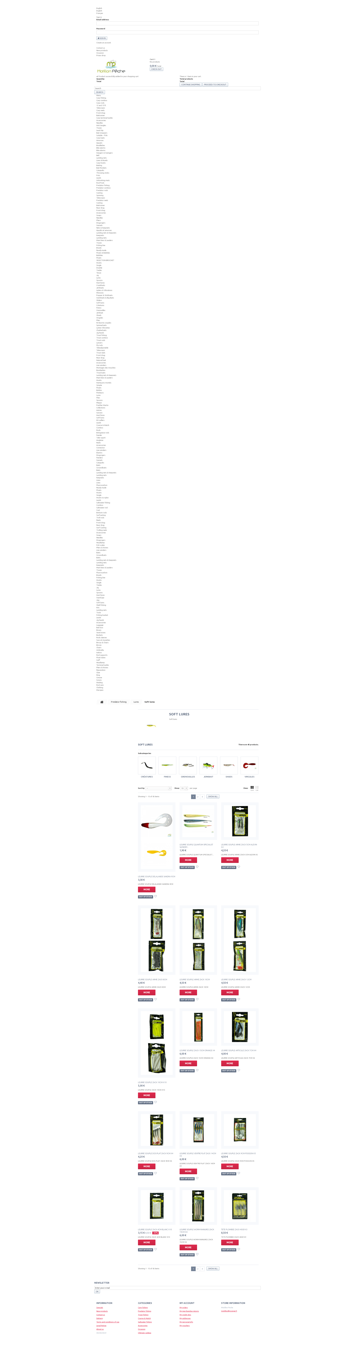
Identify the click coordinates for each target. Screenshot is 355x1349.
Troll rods (100, 518)
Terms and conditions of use (107, 1322)
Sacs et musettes (103, 640)
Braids (99, 248)
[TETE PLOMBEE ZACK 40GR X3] (240, 1206)
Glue (98, 672)
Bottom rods (101, 513)
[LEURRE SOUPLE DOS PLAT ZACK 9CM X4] (156, 1130)
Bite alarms (100, 148)
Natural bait (101, 360)
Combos (99, 428)
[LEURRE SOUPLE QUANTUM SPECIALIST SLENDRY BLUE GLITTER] (198, 821)
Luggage (99, 625)
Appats (99, 143)
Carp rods (100, 103)
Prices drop (101, 55)
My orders (184, 1307)
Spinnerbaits (101, 325)
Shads (98, 315)
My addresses (185, 1318)
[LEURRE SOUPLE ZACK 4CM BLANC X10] (156, 1206)
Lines (98, 480)
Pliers (98, 220)
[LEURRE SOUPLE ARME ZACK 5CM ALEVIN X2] (240, 821)
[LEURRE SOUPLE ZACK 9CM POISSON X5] (240, 1130)
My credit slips (185, 1315)
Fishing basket (102, 615)
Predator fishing (103, 185)
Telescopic (100, 108)
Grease (99, 677)
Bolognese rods (102, 433)
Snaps (98, 215)
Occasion (100, 53)
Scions (99, 680)
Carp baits (100, 138)
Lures (98, 278)
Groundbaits (101, 468)
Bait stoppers (101, 133)
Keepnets (100, 235)
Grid (252, 790)
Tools (98, 612)
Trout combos (102, 338)
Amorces (100, 140)
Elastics (99, 453)
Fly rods (99, 345)
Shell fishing (101, 605)
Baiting (99, 165)
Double (99, 268)
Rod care (100, 685)
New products (102, 50)
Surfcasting (101, 515)
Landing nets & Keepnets (106, 233)
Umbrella (100, 650)
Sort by (141, 788)
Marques (99, 690)
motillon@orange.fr (229, 1311)
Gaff (98, 660)
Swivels (99, 225)
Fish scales (100, 545)
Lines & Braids (102, 160)
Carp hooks (101, 163)
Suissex (99, 413)
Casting (99, 193)
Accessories (101, 120)
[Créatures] (147, 765)
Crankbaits (100, 285)
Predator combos (103, 188)
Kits (97, 608)
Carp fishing (101, 98)
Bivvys (99, 645)
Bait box (99, 627)
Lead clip (99, 130)
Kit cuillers (100, 420)
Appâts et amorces (104, 230)
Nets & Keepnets (103, 228)
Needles (99, 123)
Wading (99, 682)
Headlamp (100, 543)
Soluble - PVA (101, 135)
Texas (98, 273)
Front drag (100, 113)
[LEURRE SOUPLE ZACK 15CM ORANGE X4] (198, 1027)
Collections (100, 408)
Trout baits (100, 373)
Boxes (98, 630)
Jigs (98, 600)
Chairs (98, 647)
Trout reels (100, 353)
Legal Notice (101, 1326)
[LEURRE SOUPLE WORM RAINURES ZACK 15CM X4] (198, 1206)
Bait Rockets (101, 168)
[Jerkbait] (208, 765)
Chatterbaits (101, 330)
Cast (98, 510)
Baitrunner (100, 115)
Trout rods (100, 340)
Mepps (99, 403)
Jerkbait (99, 313)
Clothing (99, 687)
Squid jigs (100, 598)
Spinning (99, 195)
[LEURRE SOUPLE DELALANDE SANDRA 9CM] (156, 837)
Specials (99, 1307)
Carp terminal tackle (104, 118)
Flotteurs (100, 393)
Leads (98, 178)
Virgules (99, 318)
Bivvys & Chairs (102, 642)
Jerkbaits (100, 288)
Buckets (99, 635)
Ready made (101, 250)
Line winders (101, 365)
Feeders (99, 458)
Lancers (99, 343)
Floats (98, 258)
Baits (98, 465)
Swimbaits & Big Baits (105, 298)
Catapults (100, 170)
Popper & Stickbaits (104, 295)
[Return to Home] (102, 701)
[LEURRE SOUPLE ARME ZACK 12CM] (240, 940)
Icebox (99, 652)
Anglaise (99, 440)
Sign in (99, 17)
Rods (98, 430)
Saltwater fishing (103, 503)
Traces (99, 128)
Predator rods (102, 190)
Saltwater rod (102, 508)
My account (187, 1303)
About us (100, 1329)
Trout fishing (101, 335)
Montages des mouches (106, 368)
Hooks (99, 263)
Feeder (99, 435)
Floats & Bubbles (103, 253)
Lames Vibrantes (103, 328)
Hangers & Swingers (104, 153)
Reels (98, 443)
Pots (98, 175)
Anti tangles (101, 125)
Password (100, 29)
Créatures (100, 305)
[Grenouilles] (188, 765)
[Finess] (167, 765)
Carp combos (101, 100)
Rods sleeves (101, 637)
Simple (99, 385)
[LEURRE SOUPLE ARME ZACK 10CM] (198, 940)
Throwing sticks (102, 173)
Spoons (99, 280)
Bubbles (99, 255)
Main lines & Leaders (104, 240)
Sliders (99, 300)
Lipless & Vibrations (104, 290)
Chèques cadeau (144, 1333)
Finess (98, 308)
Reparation (100, 670)
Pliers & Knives (102, 548)
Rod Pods (100, 183)
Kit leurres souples (103, 323)
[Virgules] (249, 765)
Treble (99, 270)
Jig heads (100, 333)
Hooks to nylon (102, 498)
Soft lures (100, 303)
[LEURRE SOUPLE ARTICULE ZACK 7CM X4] (240, 1027)
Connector (100, 448)
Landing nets (101, 158)
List (257, 790)
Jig (97, 275)
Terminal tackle (102, 665)
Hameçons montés (103, 383)
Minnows (100, 293)
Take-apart (101, 438)
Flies (98, 320)
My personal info (186, 1322)
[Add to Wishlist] (156, 897)
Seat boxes (101, 632)
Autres (99, 410)
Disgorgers (100, 223)
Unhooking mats (103, 180)
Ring (98, 675)
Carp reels (100, 110)
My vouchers (185, 1326)
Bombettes (100, 370)
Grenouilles (100, 310)
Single (98, 265)
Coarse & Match (102, 425)
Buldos (99, 390)
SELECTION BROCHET (105, 260)
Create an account (103, 43)
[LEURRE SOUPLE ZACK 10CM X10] (156, 1043)
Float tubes (101, 657)
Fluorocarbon (101, 485)
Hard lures (100, 283)
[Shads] (229, 765)
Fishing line (100, 245)
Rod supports (101, 655)
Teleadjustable (102, 348)
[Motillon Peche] (111, 67)
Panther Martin (102, 405)
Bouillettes (100, 145)
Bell (97, 155)
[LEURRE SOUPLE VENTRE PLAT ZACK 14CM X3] (198, 1130)
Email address (102, 20)
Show (176, 788)
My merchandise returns (189, 1311)
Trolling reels (101, 530)
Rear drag (100, 208)
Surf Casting (101, 528)
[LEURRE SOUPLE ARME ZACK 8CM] (156, 940)
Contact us (100, 48)
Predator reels (102, 200)
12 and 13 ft (101, 105)
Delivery (99, 1318)
